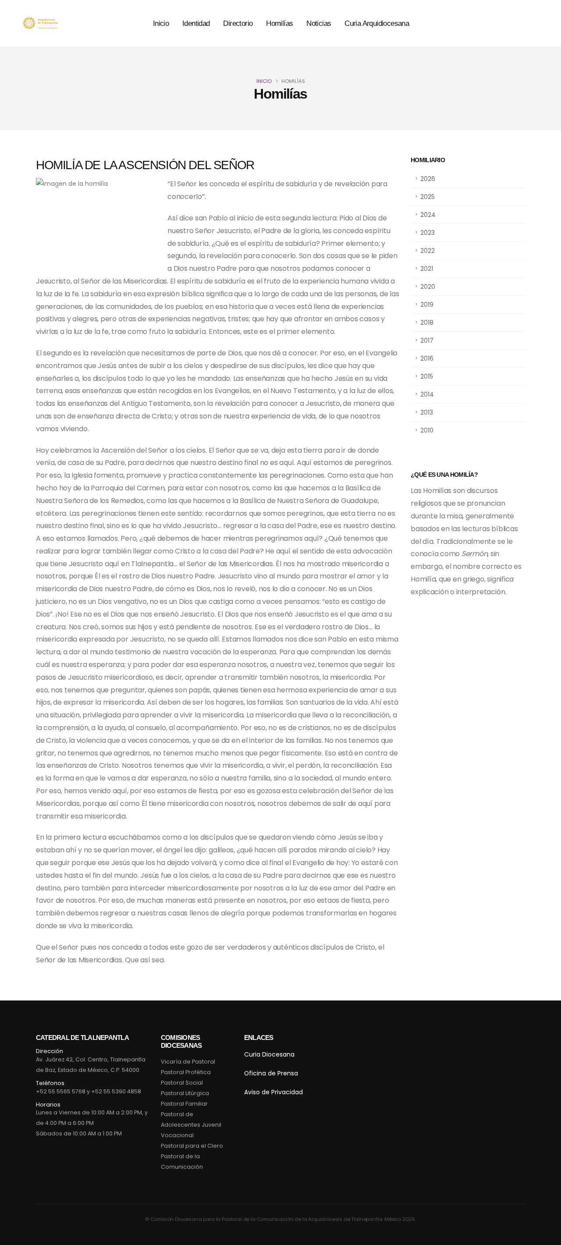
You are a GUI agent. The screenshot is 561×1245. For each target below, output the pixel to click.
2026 (427, 178)
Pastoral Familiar (184, 1103)
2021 (426, 268)
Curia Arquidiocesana (376, 23)
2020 (427, 286)
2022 (427, 250)
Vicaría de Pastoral (188, 1061)
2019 (426, 304)
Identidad (196, 23)
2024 (428, 214)
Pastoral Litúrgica (185, 1093)
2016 (426, 358)
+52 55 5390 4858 (116, 1091)
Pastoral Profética (186, 1072)
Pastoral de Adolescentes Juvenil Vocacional (191, 1124)
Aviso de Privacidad (273, 1092)
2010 (426, 430)
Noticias (318, 23)
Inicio (161, 23)
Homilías (279, 23)
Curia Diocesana (269, 1054)
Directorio (237, 23)
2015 (426, 376)
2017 (426, 340)
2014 (427, 394)
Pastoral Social (182, 1082)
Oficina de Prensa (271, 1073)
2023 (427, 232)
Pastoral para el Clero (192, 1145)
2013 (426, 412)
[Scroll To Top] (546, 1235)
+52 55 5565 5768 (60, 1091)
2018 (426, 322)
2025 (427, 196)
